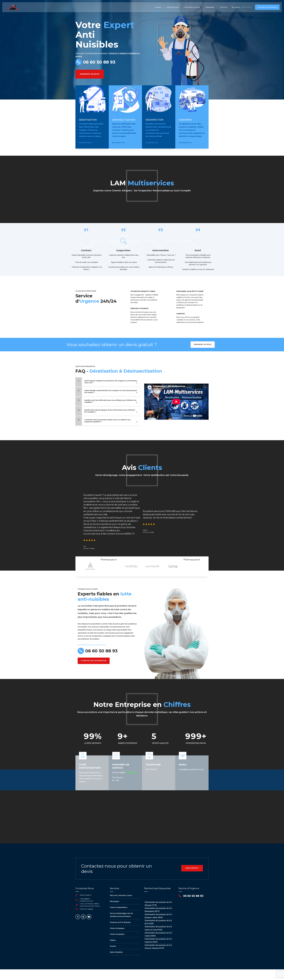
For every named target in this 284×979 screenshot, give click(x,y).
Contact (224, 7)
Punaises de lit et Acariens (120, 922)
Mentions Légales (86, 909)
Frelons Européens (117, 934)
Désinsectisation (192, 7)
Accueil (158, 7)
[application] (176, 402)
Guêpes (113, 940)
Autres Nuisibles (116, 952)
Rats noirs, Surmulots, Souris (121, 895)
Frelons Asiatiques (117, 928)
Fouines (113, 946)
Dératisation (173, 7)
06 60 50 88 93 (85, 895)
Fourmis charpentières (118, 907)
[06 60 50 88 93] (76, 895)
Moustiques (114, 901)
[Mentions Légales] (76, 909)
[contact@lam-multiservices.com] (76, 900)
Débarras (209, 7)
